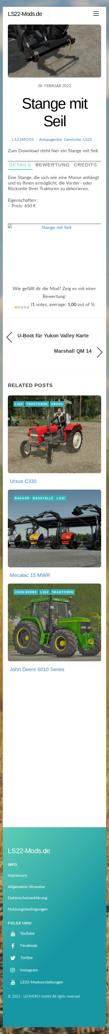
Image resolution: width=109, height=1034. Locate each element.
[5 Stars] (28, 307)
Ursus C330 (23, 481)
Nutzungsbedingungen (28, 909)
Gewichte (72, 140)
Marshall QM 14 (73, 351)
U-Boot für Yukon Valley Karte (53, 335)
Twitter (26, 958)
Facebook (28, 946)
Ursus (57, 404)
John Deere (26, 592)
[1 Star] (15, 307)
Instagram (28, 970)
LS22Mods (23, 140)
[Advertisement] (54, 753)
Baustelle (43, 498)
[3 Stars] (22, 307)
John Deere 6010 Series (37, 669)
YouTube (26, 933)
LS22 (87, 140)
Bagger (22, 498)
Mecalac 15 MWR (30, 575)
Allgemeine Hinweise (26, 887)
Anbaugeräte (50, 140)
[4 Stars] (25, 307)
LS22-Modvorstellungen (41, 982)
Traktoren (37, 404)
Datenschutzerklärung (27, 898)
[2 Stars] (19, 307)
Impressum (17, 875)
